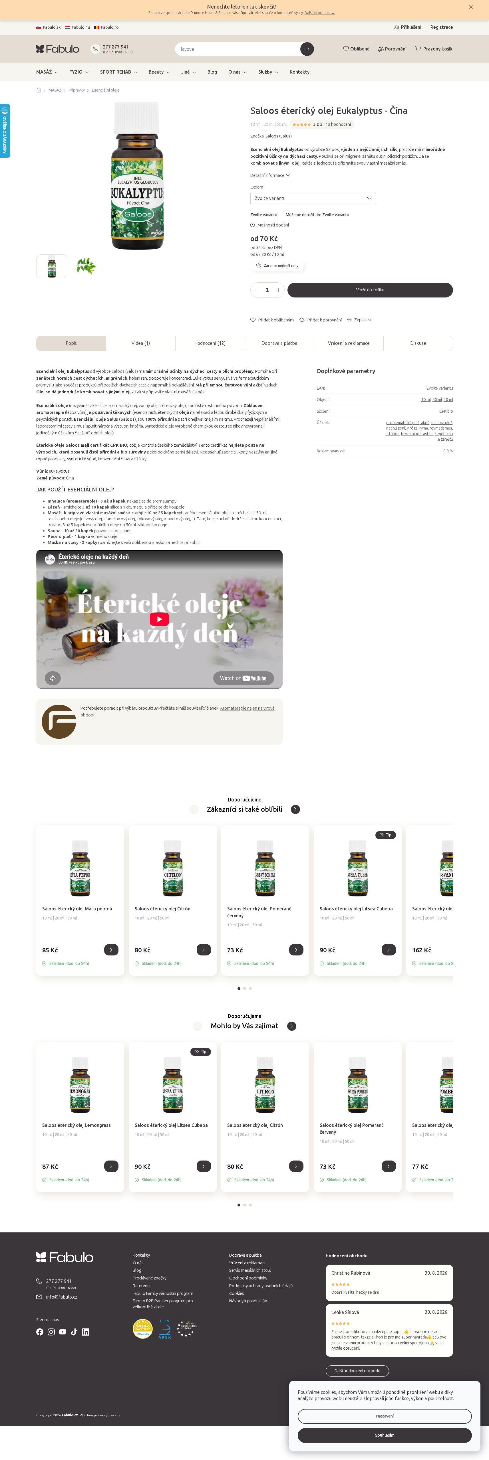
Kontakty (141, 1255)
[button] (80, 956)
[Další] (193, 809)
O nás (138, 1262)
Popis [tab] (71, 343)
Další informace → (320, 13)
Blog (137, 1270)
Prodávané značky (149, 1278)
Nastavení (385, 1416)
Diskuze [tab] (418, 343)
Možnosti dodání (273, 225)
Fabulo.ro (110, 27)
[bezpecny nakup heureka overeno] (143, 1329)
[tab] (239, 988)
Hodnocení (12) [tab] (210, 343)
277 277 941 (115, 47)
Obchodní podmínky (248, 1278)
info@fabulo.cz (61, 1297)
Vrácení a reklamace (349, 343)
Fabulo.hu (81, 27)
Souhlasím (385, 1435)
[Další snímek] (234, 266)
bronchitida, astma (417, 434)
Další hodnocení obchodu (357, 1370)
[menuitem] (47, 72)
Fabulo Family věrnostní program (163, 1293)
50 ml (437, 399)
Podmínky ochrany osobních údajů (261, 1285)
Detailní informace (267, 175)
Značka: (271, 136)
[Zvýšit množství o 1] (278, 290)
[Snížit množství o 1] (256, 290)
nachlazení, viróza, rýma (407, 428)
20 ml (448, 399)
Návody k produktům (249, 1300)
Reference (142, 1285)
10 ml (426, 399)
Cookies (236, 1293)
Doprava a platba (279, 343)
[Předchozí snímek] (40, 266)
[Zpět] (295, 809)
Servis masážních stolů (250, 1270)
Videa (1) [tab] (141, 343)
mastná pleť (441, 422)
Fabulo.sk (52, 27)
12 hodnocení (338, 124)
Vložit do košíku (370, 289)
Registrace (441, 27)
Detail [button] (111, 949)
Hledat (307, 49)
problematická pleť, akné (408, 422)
